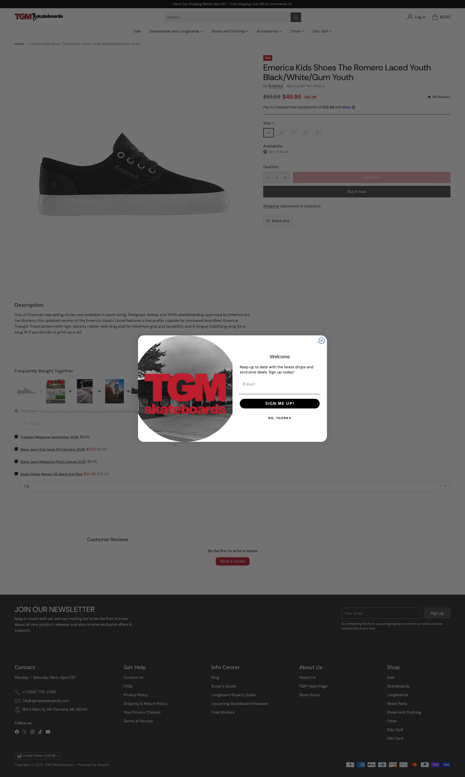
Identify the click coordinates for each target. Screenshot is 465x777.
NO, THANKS (279, 418)
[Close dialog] (322, 341)
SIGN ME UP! (279, 403)
